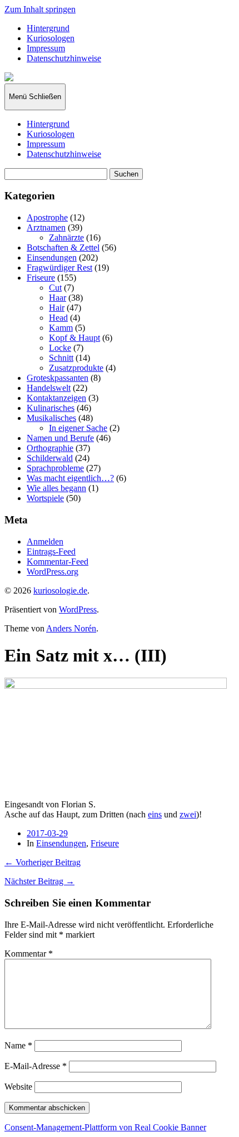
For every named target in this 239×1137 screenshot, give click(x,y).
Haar (57, 297)
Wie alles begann (56, 488)
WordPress (78, 609)
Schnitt (61, 357)
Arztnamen (46, 227)
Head (58, 317)
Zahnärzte (66, 237)
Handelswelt (49, 388)
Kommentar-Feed (57, 561)
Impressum (46, 48)
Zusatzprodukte (76, 368)
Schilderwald (50, 458)
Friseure (41, 277)
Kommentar (28, 953)
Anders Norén (71, 628)
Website (18, 1086)
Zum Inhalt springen (40, 9)
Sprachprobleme (55, 468)
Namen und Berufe (60, 438)
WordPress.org (52, 571)
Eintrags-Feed (51, 551)
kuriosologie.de (60, 590)
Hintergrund (48, 28)
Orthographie (50, 448)
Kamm (61, 327)
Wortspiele (45, 498)
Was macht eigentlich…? (70, 478)
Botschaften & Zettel (63, 247)
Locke (60, 347)
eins (155, 814)
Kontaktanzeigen (56, 398)
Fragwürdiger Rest (59, 267)
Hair (56, 307)
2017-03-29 (47, 833)
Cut (55, 287)
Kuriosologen (50, 38)
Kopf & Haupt (74, 337)
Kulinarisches (50, 408)
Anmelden (45, 541)
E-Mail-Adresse (35, 1066)
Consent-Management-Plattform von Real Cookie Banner (105, 1127)
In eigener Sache (78, 428)
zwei (188, 814)
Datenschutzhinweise (64, 58)
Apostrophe (47, 217)
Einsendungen (52, 257)
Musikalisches (51, 418)
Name (18, 1045)
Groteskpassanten (57, 378)
